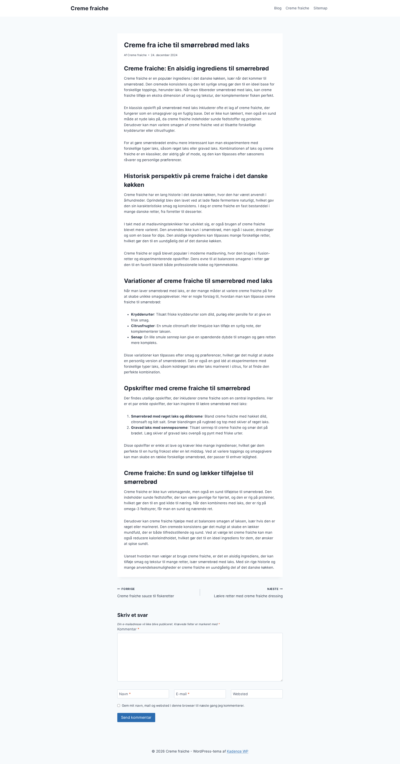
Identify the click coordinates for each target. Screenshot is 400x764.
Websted (240, 694)
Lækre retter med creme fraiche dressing (248, 592)
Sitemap (320, 8)
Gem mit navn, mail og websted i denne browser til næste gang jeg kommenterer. (183, 706)
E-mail (183, 694)
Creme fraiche (297, 8)
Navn (125, 694)
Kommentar (128, 629)
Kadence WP (237, 751)
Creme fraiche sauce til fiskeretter (145, 592)
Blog (277, 8)
